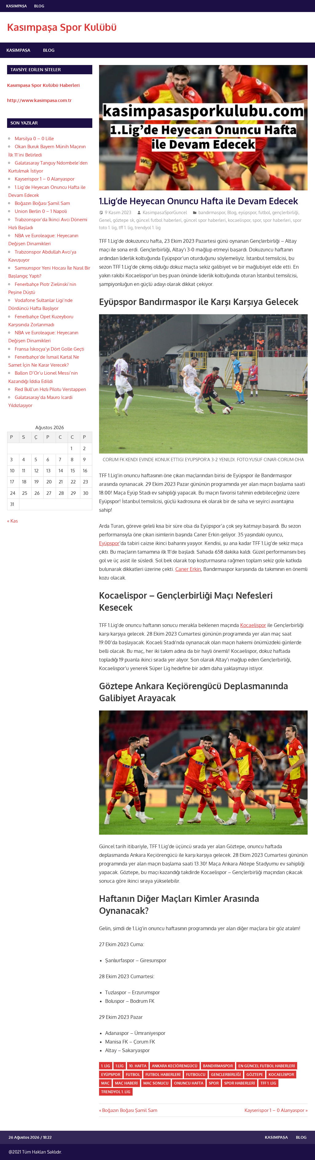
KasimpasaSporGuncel (165, 212)
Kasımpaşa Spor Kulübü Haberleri (43, 85)
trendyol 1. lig (148, 227)
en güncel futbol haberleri (266, 1066)
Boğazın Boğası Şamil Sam (129, 1110)
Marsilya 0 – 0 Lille (34, 138)
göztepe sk (123, 220)
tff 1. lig (126, 227)
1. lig (105, 1066)
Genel (105, 220)
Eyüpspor (109, 543)
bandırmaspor (211, 212)
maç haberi (126, 1083)
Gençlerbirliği (226, 1074)
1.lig (120, 1066)
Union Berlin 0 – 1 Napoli (41, 211)
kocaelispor (239, 220)
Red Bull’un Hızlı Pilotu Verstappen (50, 389)
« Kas (12, 521)
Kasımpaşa (16, 6)
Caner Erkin (188, 569)
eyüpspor (247, 212)
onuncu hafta (188, 1083)
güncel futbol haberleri (158, 220)
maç (105, 1083)
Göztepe (254, 1074)
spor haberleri (277, 220)
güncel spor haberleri (205, 220)
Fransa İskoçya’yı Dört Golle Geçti (49, 349)
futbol (264, 212)
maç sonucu (156, 1083)
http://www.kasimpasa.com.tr (39, 100)
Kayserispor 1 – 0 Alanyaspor (274, 1110)
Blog (39, 6)
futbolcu (195, 1074)
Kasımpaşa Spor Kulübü (62, 27)
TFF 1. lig (268, 1083)
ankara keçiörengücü (174, 1066)
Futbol (133, 1074)
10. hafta (137, 1066)
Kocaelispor (253, 625)
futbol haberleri (163, 1074)
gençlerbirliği (285, 212)
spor (257, 220)
